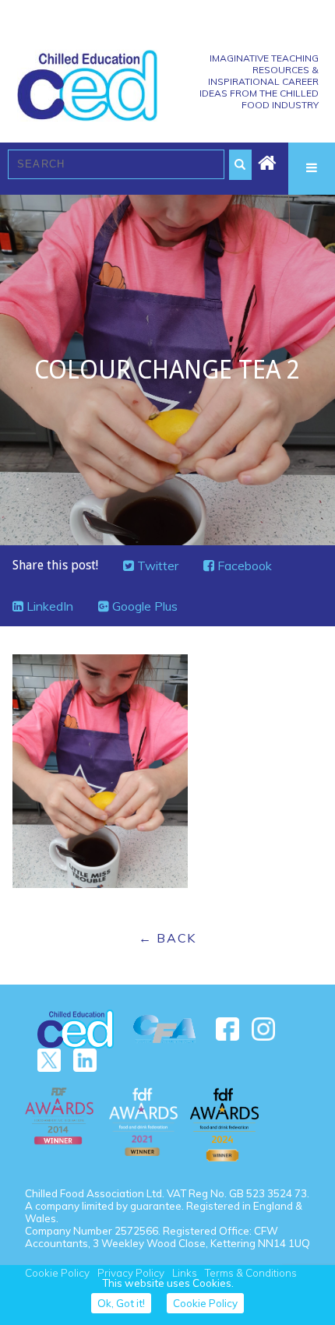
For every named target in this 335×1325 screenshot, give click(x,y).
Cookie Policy (57, 1273)
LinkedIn (48, 606)
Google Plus (143, 606)
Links (184, 1273)
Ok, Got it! (121, 1303)
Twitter (156, 565)
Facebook (243, 565)
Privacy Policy (130, 1273)
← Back (167, 938)
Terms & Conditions (251, 1273)
